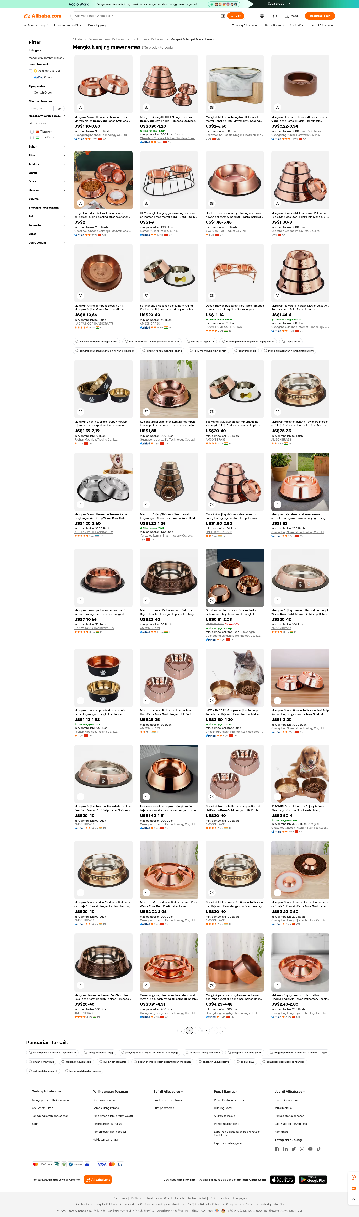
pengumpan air (247, 350)
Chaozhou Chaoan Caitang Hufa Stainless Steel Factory (103, 231)
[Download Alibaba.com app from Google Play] (313, 1179)
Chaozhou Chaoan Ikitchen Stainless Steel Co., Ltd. (169, 138)
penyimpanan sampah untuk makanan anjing (151, 1052)
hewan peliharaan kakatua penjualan (54, 1052)
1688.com (136, 1198)
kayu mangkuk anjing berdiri (210, 350)
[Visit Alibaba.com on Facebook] (277, 1148)
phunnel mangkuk (43, 1061)
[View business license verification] (217, 1211)
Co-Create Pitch (42, 1108)
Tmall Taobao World (159, 1198)
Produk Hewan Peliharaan (148, 39)
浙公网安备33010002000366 (247, 1210)
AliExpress (120, 1198)
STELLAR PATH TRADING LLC (93, 532)
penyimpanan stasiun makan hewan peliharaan (107, 350)
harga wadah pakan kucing (85, 1070)
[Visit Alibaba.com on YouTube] (310, 1148)
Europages (240, 1198)
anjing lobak (293, 341)
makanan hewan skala (78, 1061)
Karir (35, 1123)
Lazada (179, 1198)
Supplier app (186, 1179)
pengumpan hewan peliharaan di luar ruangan (300, 1052)
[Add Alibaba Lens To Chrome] (98, 1179)
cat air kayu (247, 1061)
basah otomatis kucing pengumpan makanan (164, 1061)
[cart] (275, 16)
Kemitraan (281, 1131)
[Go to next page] (222, 1030)
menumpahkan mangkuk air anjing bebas (250, 341)
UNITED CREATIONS (219, 532)
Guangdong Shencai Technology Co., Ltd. (100, 135)
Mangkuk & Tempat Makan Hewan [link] (192, 39)
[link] (353, 1177)
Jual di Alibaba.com (287, 1100)
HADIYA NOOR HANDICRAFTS (94, 323)
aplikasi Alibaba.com (251, 1179)
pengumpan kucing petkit (247, 1052)
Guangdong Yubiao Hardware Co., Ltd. (295, 135)
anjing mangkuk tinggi (100, 1052)
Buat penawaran (163, 1108)
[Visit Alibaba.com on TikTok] (318, 1148)
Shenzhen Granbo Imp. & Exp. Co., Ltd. (295, 231)
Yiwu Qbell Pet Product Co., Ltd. (226, 231)
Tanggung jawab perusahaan (50, 1115)
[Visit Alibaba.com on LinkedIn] (285, 1148)
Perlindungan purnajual (107, 1123)
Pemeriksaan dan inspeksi (109, 1131)
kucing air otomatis (114, 1061)
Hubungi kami (223, 1108)
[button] (223, 15)
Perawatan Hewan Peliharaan (106, 39)
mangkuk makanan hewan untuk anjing (291, 350)
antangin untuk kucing (216, 1061)
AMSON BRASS (150, 323)
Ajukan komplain (224, 1115)
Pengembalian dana (226, 1123)
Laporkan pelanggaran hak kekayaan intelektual (237, 1133)
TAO (212, 1198)
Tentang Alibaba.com (46, 1091)
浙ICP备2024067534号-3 (285, 1210)
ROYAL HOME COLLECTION (224, 327)
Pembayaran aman (104, 1100)
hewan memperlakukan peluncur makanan (154, 341)
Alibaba (77, 39)
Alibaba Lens (56, 1179)
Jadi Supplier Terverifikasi (291, 1123)
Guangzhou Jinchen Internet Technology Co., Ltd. (300, 327)
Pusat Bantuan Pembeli (229, 1100)
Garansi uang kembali (106, 1108)
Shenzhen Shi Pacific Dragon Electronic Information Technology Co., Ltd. (235, 135)
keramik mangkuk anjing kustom (98, 341)
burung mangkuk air (202, 341)
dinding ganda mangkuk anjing (164, 350)
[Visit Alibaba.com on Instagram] (302, 1148)
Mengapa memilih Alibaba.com (51, 1100)
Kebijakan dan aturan (106, 1139)
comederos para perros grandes (285, 1061)
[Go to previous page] (181, 1030)
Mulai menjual (283, 1108)
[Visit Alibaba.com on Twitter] (293, 1148)
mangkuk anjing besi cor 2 (205, 1052)
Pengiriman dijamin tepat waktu (113, 1115)
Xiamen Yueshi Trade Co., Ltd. (159, 231)
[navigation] (47, 535)
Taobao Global (197, 1198)
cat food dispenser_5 (45, 1070)
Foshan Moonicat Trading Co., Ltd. (96, 439)
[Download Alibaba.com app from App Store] (282, 1179)
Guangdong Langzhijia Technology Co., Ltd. (167, 439)
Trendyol (223, 1198)
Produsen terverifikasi (167, 1100)
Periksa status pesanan (289, 1115)
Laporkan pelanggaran (228, 1143)
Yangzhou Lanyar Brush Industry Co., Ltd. (166, 535)
